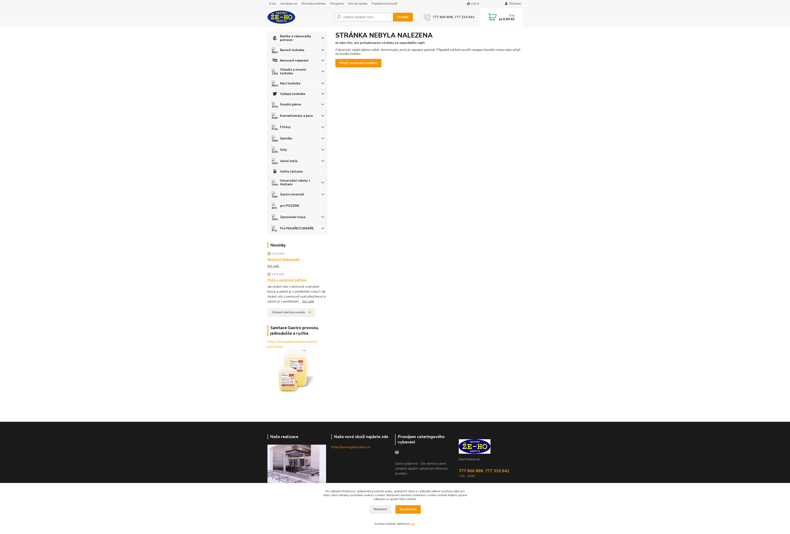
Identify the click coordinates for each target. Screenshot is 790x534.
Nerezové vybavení (294, 60)
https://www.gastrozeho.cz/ (350, 447)
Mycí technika (290, 83)
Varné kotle (289, 161)
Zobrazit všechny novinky (288, 312)
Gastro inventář (292, 194)
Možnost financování (283, 259)
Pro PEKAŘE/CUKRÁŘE (297, 228)
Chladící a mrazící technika (293, 71)
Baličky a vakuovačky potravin (295, 38)
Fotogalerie (337, 4)
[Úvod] (299, 17)
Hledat (403, 17)
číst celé (273, 266)
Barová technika (292, 50)
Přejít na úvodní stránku (358, 63)
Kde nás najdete (357, 4)
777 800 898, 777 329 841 (454, 17)
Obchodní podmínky (313, 4)
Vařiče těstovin (291, 171)
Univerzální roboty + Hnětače (295, 182)
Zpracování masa (293, 217)
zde (412, 524)
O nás (272, 4)
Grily (283, 150)
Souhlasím (408, 509)
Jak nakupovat (288, 4)
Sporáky (286, 138)
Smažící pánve (290, 104)
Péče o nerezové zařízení (287, 280)
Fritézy (285, 127)
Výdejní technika (292, 94)
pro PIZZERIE (289, 206)
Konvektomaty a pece (296, 116)
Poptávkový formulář (384, 4)
